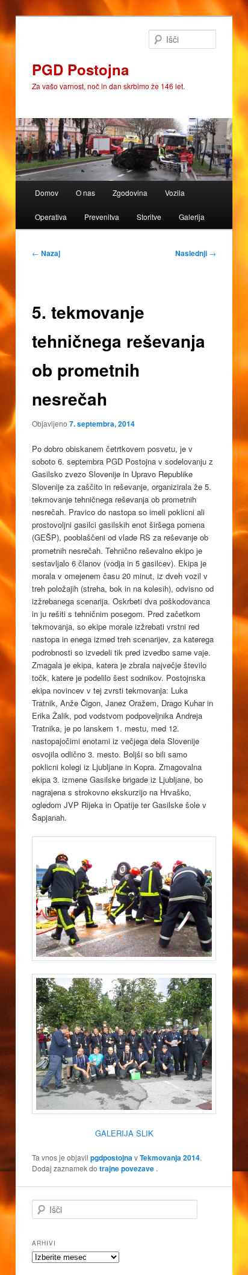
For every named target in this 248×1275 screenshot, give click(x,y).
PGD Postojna (80, 69)
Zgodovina (130, 192)
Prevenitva (101, 216)
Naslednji (195, 253)
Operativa (51, 216)
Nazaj (46, 253)
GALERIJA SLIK (124, 1133)
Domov (46, 192)
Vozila (175, 192)
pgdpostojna (111, 1157)
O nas (85, 192)
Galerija (192, 216)
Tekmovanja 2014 (170, 1157)
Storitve (149, 216)
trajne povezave (126, 1168)
